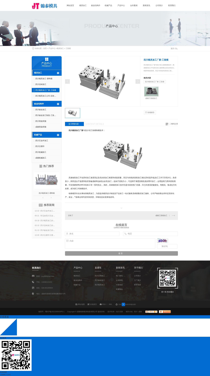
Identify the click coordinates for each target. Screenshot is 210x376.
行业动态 (119, 285)
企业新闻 (119, 280)
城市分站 (129, 312)
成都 (140, 312)
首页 (45, 48)
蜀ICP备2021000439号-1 (54, 312)
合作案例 (133, 5)
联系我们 (171, 5)
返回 (172, 48)
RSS (104, 304)
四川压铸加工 (100, 276)
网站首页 (70, 5)
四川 (135, 312)
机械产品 (108, 5)
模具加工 (83, 5)
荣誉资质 (137, 285)
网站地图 (81, 304)
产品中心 (121, 5)
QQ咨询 (3, 338)
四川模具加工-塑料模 (47, 193)
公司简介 (159, 5)
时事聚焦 (119, 289)
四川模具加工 (100, 285)
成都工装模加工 (151, 98)
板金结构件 (95, 5)
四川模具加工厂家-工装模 (154, 82)
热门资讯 (119, 276)
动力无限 (119, 312)
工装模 (68, 48)
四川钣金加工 (100, 280)
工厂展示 (137, 280)
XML (110, 304)
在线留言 (150, 112)
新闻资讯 (146, 5)
